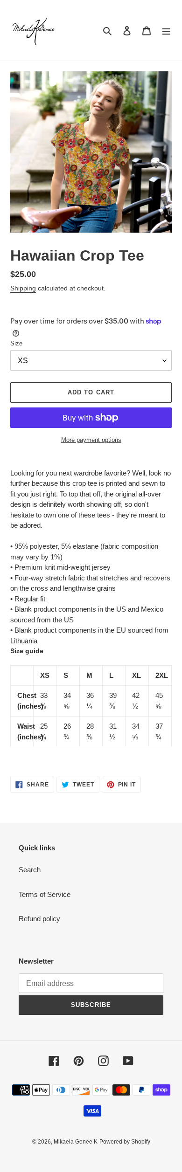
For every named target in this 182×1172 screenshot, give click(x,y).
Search (30, 870)
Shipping (23, 288)
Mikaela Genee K (76, 1141)
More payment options (91, 439)
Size (16, 343)
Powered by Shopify (124, 1141)
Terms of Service (44, 894)
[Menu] (166, 31)
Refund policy (39, 919)
